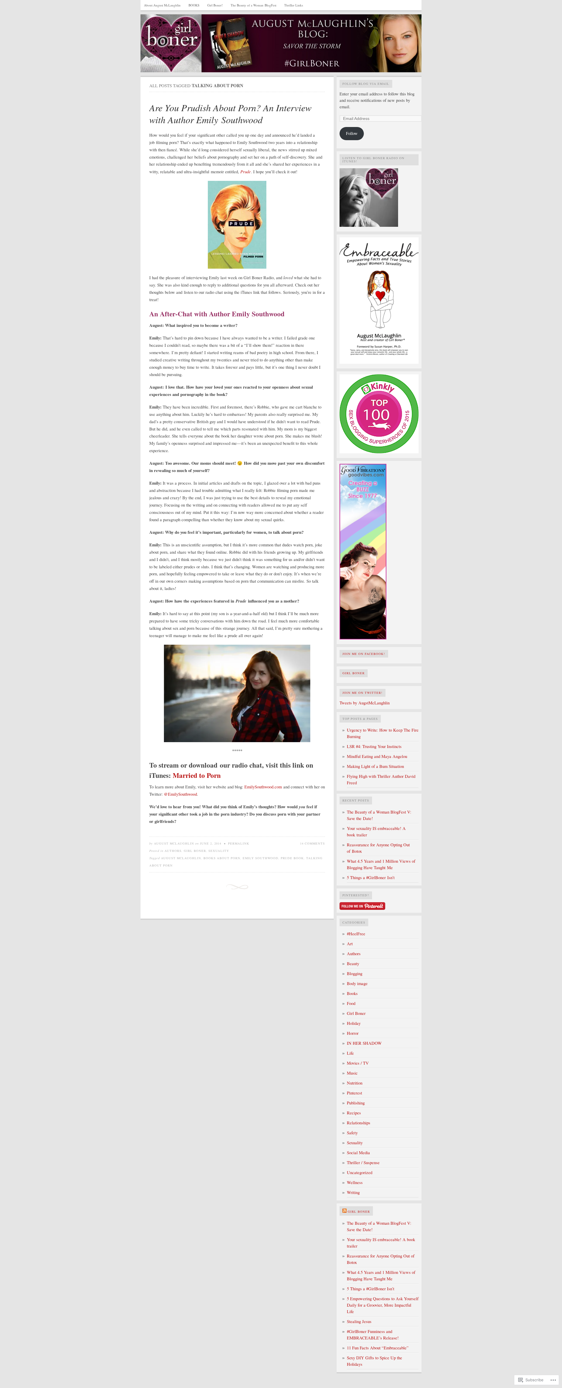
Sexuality (218, 851)
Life (350, 1053)
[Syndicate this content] (344, 1211)
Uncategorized (359, 1172)
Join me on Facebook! (363, 654)
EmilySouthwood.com (263, 787)
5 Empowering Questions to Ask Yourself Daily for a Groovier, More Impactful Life (383, 1305)
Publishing (356, 1103)
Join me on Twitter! (362, 693)
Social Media (358, 1152)
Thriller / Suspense (363, 1162)
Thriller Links (293, 5)
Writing (353, 1192)
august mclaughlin (181, 858)
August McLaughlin (174, 843)
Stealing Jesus (359, 1321)
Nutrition (354, 1083)
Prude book (292, 858)
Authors (173, 851)
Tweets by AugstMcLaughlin (365, 703)
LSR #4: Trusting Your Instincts (374, 746)
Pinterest (354, 1093)
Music (352, 1073)
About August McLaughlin (162, 5)
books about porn (221, 858)
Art (350, 943)
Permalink (238, 843)
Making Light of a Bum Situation (375, 766)
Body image (357, 983)
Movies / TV (358, 1063)
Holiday (354, 1023)
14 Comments (312, 843)
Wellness (355, 1182)
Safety (352, 1132)
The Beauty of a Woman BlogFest (253, 5)
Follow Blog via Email (365, 84)
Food (351, 1003)
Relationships (358, 1123)
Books (352, 993)
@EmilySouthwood (180, 794)
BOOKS (194, 5)
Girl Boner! (215, 5)
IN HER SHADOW (364, 1043)
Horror (353, 1033)
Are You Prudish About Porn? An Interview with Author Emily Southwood (230, 113)
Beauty (353, 963)
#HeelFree (356, 933)
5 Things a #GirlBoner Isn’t (371, 877)
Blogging (354, 973)
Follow (352, 133)
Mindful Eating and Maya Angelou (377, 756)
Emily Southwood (260, 858)
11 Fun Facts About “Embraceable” (378, 1348)
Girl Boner (195, 851)
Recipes (354, 1113)
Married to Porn (197, 775)
